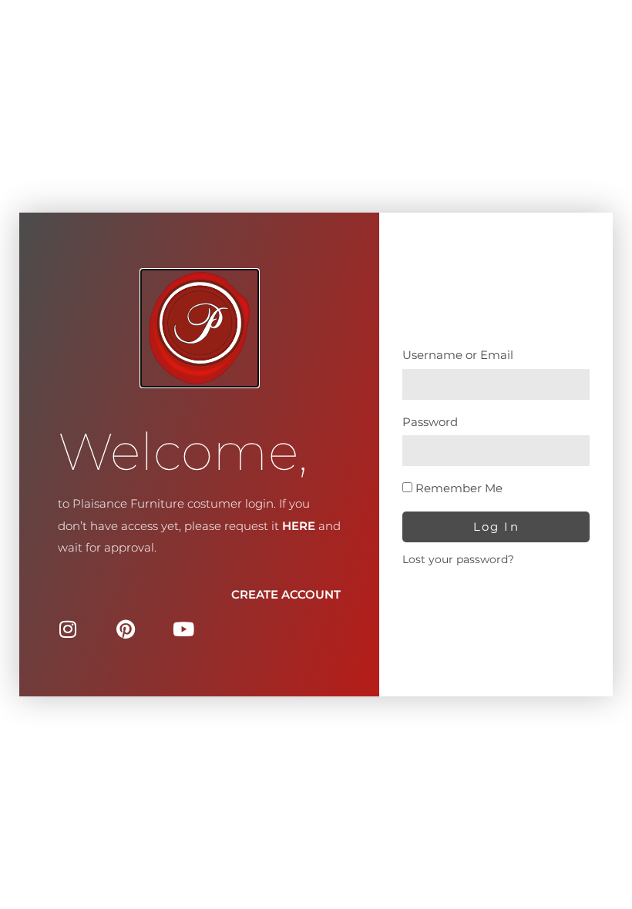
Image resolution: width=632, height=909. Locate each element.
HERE (298, 525)
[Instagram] (67, 629)
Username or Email (457, 354)
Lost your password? (458, 559)
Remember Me (457, 488)
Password (430, 421)
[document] (316, 454)
